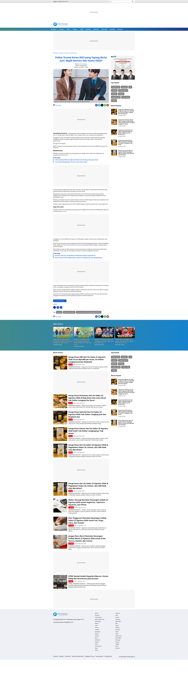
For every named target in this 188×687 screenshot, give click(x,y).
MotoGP (117, 627)
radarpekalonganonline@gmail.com (63, 622)
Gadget (117, 644)
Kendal (71, 581)
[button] (55, 29)
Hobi (117, 615)
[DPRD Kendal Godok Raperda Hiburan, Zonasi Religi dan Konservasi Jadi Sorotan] (60, 582)
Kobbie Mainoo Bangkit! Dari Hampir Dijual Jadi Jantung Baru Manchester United (124, 341)
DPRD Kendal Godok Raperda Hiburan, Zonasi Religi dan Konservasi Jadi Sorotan (88, 577)
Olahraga (88, 29)
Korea (66, 53)
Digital (114, 100)
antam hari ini (123, 90)
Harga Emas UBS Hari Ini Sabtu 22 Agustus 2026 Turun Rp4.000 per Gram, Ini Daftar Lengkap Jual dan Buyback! (126, 111)
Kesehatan (97, 631)
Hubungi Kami (99, 656)
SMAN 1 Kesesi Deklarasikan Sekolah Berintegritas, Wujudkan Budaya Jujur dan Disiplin (63, 341)
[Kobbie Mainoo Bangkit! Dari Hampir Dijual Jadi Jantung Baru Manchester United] (125, 332)
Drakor (59, 312)
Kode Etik (55, 656)
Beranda (55, 53)
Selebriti (118, 613)
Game (117, 646)
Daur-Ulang (125, 97)
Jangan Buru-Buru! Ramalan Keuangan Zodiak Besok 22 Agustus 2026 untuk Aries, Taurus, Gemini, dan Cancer (87, 538)
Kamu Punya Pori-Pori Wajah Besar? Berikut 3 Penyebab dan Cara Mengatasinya (78, 257)
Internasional (98, 617)
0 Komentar (58, 105)
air (130, 87)
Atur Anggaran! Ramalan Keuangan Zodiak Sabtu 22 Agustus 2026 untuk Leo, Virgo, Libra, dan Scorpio (87, 520)
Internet (118, 648)
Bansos (114, 94)
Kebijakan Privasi (89, 656)
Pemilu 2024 (104, 29)
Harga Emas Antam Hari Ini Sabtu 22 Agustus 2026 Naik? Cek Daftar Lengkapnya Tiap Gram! (125, 142)
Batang (121, 94)
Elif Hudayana (83, 64)
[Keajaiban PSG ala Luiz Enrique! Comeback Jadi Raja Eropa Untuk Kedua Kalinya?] (104, 332)
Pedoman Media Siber (78, 656)
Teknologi (119, 29)
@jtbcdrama (62, 211)
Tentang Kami (108, 656)
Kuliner (82, 29)
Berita (54, 29)
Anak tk (114, 90)
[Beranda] (51, 29)
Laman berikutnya (59, 301)
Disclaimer (68, 656)
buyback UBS (115, 97)
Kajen (96, 625)
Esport (117, 625)
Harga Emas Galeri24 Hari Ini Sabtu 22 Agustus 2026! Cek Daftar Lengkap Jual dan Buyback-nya (125, 132)
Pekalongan (98, 621)
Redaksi (61, 656)
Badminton (118, 621)
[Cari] (132, 1)
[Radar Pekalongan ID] (60, 24)
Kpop (96, 648)
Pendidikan (112, 29)
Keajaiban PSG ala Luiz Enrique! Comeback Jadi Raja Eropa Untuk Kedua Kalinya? (104, 341)
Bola (117, 623)
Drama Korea (73, 53)
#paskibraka (115, 87)
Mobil (117, 631)
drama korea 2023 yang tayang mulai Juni (88, 312)
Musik (96, 650)
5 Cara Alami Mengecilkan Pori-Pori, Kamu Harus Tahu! (71, 162)
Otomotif (95, 29)
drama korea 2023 (69, 312)
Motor (117, 633)
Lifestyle (61, 29)
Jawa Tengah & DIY (99, 619)
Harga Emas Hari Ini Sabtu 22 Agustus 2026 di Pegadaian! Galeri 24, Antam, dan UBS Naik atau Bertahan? (126, 152)
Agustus (124, 87)
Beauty (96, 633)
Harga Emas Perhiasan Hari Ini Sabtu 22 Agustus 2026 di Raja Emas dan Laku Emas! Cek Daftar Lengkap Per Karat (126, 122)
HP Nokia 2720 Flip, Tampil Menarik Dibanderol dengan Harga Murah (75, 255)
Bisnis (68, 29)
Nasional (97, 615)
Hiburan (75, 29)
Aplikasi (117, 642)
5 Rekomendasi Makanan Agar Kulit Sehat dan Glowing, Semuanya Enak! (76, 160)
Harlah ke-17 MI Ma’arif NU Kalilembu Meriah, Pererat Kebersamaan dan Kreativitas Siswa (82, 342)
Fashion (97, 636)
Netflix (66, 155)
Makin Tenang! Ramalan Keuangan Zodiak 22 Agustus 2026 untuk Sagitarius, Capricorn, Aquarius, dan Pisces (88, 502)
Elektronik (97, 640)
